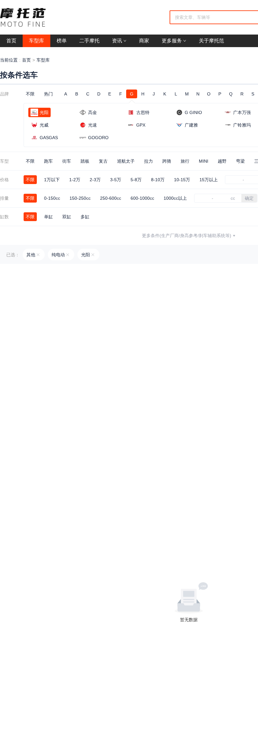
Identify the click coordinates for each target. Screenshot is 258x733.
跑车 (48, 161)
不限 (30, 93)
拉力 (148, 161)
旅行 (185, 161)
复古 (103, 161)
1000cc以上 (175, 198)
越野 (222, 161)
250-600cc (110, 198)
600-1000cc (142, 198)
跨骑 (166, 161)
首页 (26, 59)
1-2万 (74, 179)
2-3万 (95, 179)
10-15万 (182, 179)
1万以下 (52, 179)
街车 (66, 161)
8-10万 (158, 179)
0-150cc (52, 198)
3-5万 (115, 179)
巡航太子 (126, 161)
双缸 (66, 216)
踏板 (85, 161)
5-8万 (136, 179)
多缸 (85, 216)
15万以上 (208, 179)
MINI (203, 161)
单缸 (48, 216)
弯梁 (240, 161)
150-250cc (80, 198)
